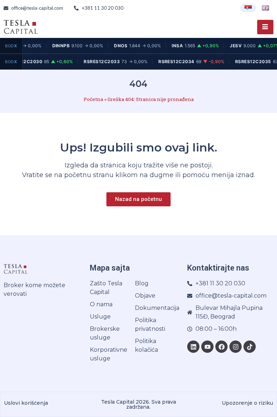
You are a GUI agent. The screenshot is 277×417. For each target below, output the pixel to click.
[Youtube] (207, 347)
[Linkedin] (193, 347)
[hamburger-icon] (265, 27)
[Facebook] (221, 347)
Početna (93, 99)
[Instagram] (235, 347)
